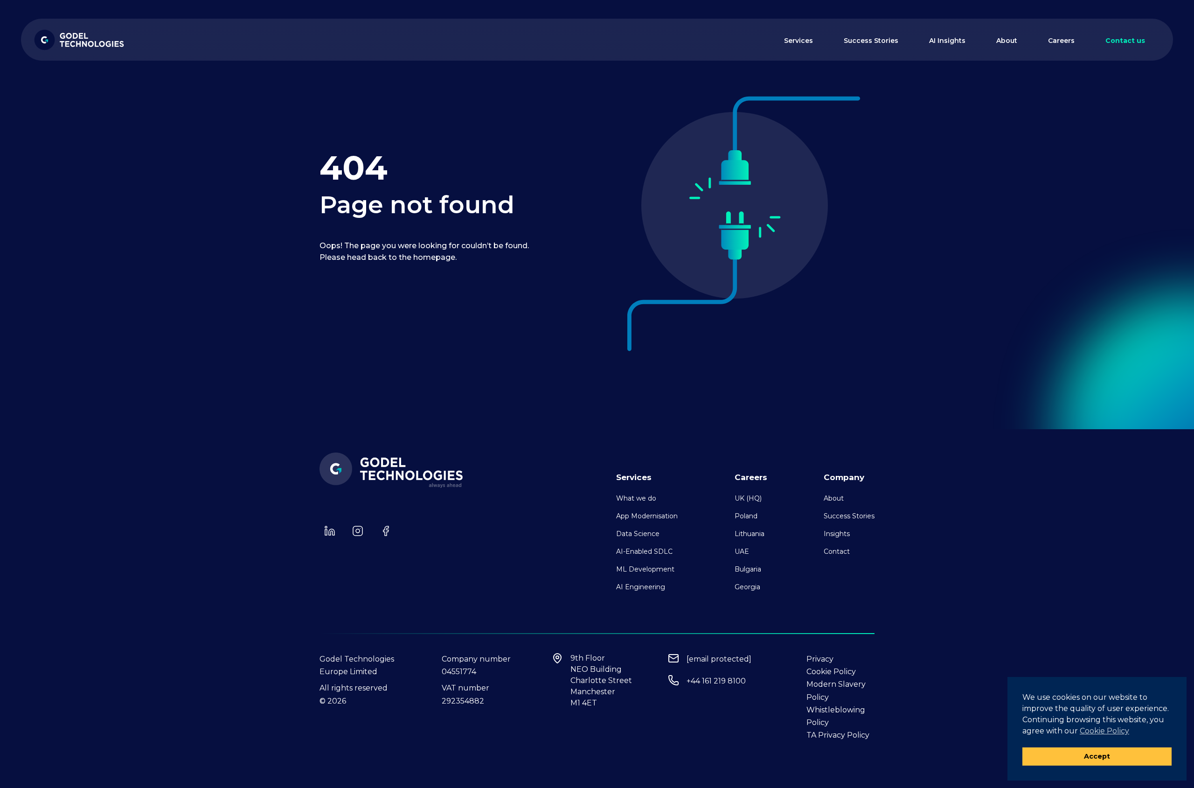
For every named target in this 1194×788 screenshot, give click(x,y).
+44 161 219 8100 (716, 680)
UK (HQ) (748, 498)
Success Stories (871, 40)
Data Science (637, 534)
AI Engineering (640, 587)
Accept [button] (1097, 756)
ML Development (645, 569)
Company (844, 477)
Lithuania (749, 534)
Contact (837, 551)
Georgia (747, 587)
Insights (837, 534)
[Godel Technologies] (79, 40)
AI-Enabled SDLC (644, 551)
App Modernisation (647, 516)
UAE (742, 551)
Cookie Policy (831, 671)
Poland (746, 516)
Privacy (819, 659)
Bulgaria (748, 569)
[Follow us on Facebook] (385, 531)
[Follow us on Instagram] (357, 531)
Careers (1061, 40)
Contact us (1125, 40)
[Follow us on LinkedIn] (329, 531)
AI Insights (947, 40)
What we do (636, 498)
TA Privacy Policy (837, 735)
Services (798, 40)
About (1006, 40)
